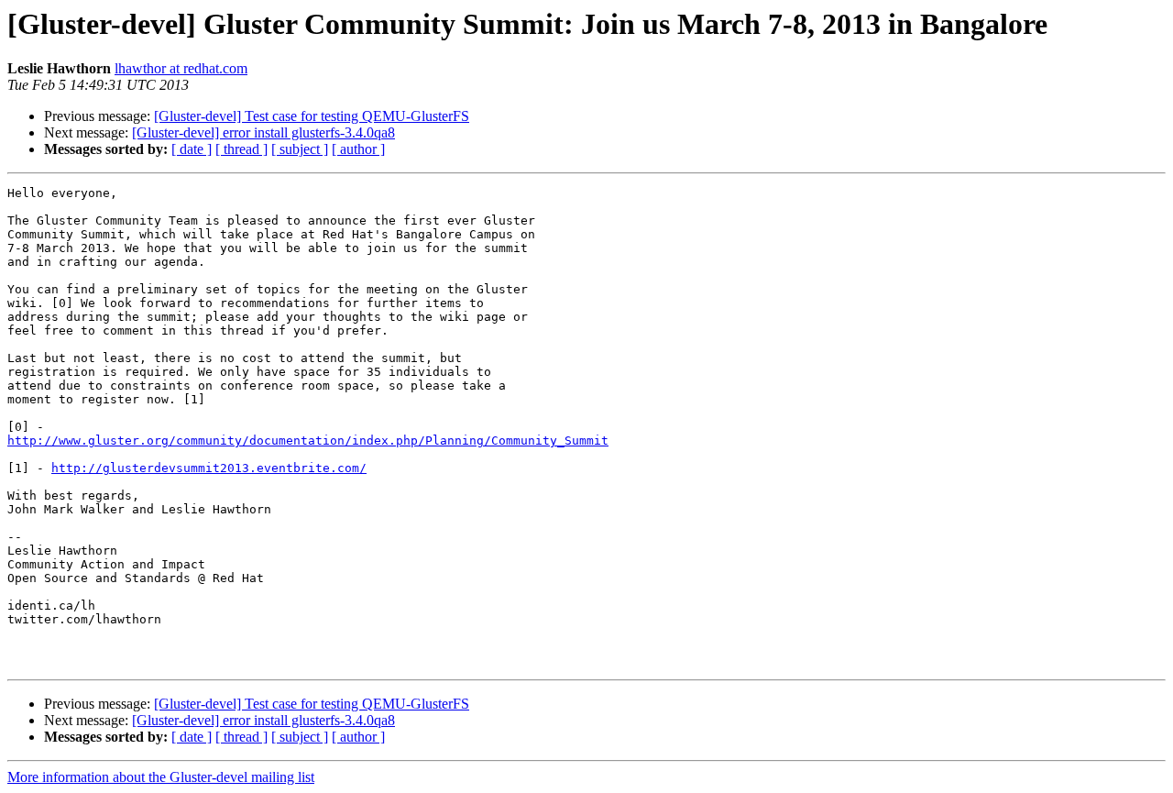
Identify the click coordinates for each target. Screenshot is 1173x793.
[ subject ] (299, 149)
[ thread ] (241, 149)
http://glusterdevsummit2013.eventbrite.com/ (209, 468)
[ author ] (358, 149)
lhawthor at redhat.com (181, 68)
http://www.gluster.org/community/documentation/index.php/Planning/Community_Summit (307, 440)
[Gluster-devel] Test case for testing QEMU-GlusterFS (311, 116)
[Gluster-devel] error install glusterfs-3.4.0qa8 (263, 132)
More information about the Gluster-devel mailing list (160, 777)
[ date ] (191, 149)
